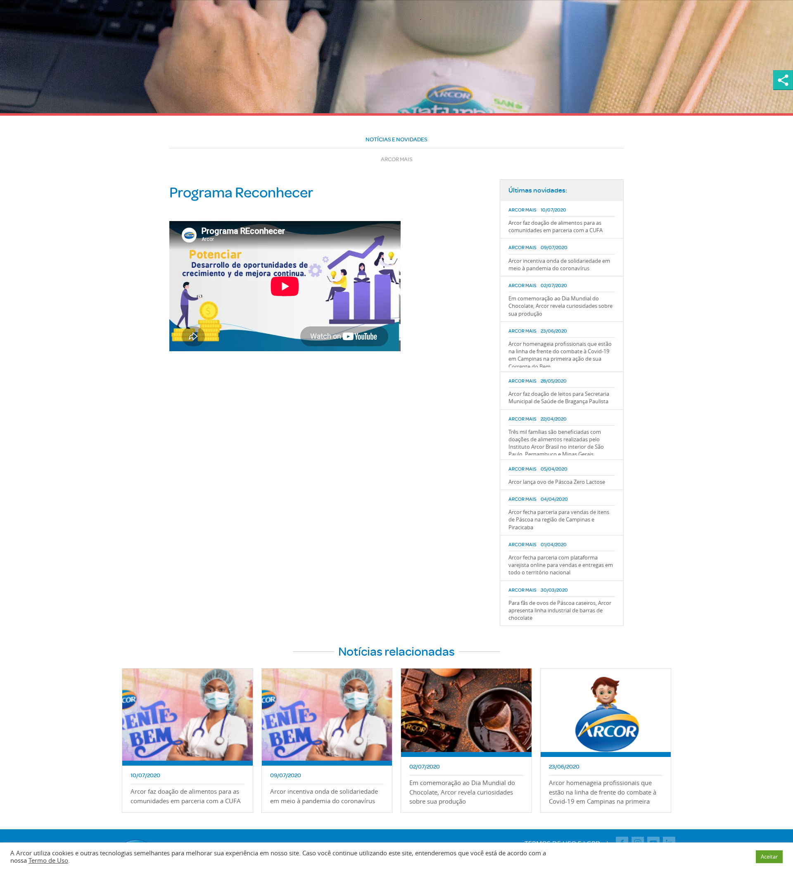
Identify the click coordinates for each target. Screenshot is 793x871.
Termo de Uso (48, 860)
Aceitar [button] (769, 856)
